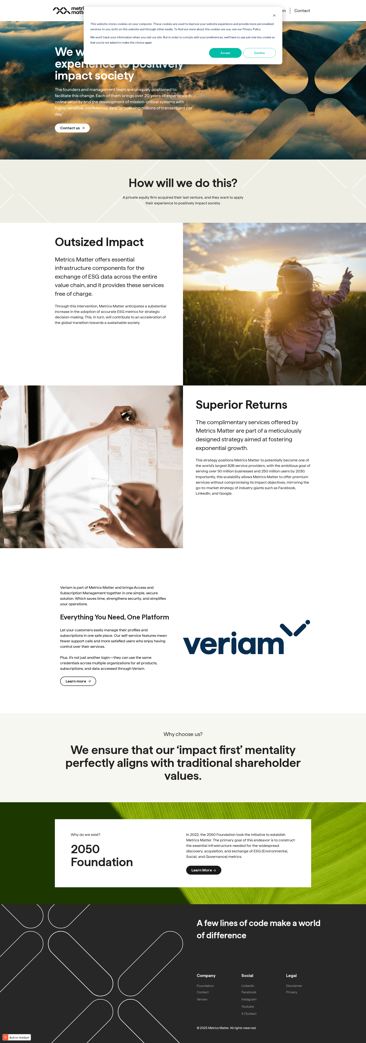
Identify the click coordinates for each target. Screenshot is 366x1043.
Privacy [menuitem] (291, 992)
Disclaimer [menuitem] (294, 986)
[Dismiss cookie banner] (274, 16)
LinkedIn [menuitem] (247, 986)
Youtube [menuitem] (247, 1006)
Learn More (201, 870)
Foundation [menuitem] (205, 986)
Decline (259, 53)
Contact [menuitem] (203, 992)
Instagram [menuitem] (248, 999)
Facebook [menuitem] (248, 992)
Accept (225, 53)
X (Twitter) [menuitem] (248, 1013)
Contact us (70, 128)
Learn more (76, 681)
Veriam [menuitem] (202, 999)
